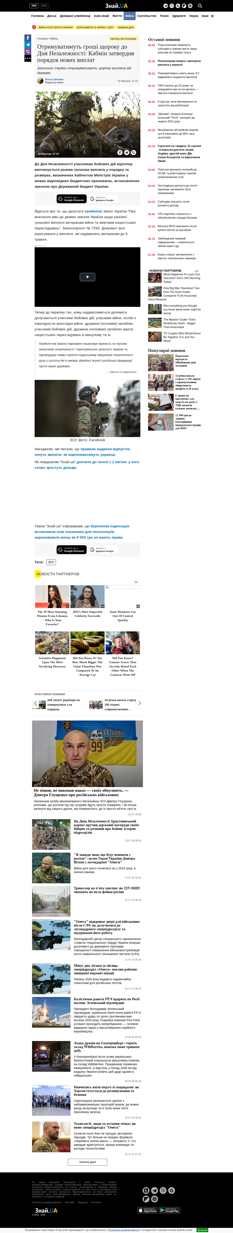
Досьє (52, 16)
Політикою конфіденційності (124, 1230)
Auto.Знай (101, 16)
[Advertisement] (87, 497)
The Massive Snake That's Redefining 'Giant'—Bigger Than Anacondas (179, 323)
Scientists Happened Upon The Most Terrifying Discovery (52, 662)
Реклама (70, 1202)
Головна (37, 16)
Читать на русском (123, 39)
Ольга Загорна (54, 79)
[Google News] (171, 1190)
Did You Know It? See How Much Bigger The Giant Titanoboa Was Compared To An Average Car (87, 666)
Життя (117, 16)
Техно (164, 16)
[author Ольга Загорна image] (41, 81)
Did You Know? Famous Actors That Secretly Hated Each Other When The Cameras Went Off (122, 666)
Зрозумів (202, 1230)
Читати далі (87, 1162)
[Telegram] (165, 6)
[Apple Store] (147, 1210)
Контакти (96, 1202)
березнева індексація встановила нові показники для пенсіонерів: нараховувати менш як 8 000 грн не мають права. (82, 531)
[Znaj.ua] (116, 6)
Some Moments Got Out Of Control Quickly (123, 616)
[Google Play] (169, 1210)
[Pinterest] (190, 6)
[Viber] (172, 6)
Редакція (83, 1202)
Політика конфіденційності (47, 1202)
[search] (200, 5)
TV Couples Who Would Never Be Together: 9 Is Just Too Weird (182, 337)
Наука (193, 16)
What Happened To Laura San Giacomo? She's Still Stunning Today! (181, 278)
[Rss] (178, 6)
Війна (129, 16)
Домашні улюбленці (75, 16)
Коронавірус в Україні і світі (95, 27)
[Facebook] (27, 37)
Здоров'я (179, 16)
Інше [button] (205, 16)
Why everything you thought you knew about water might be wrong (182, 309)
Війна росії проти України (56, 27)
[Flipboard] (184, 6)
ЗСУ (51, 562)
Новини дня (126, 27)
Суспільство (146, 16)
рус (44, 5)
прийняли (93, 211)
